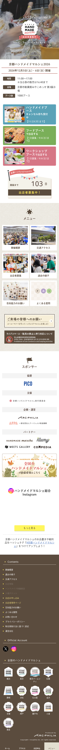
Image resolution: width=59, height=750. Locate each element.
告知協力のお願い (13, 607)
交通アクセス (11, 579)
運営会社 (9, 631)
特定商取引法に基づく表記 (17, 626)
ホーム (7, 748)
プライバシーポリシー (15, 622)
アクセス (22, 748)
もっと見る (29, 528)
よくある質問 (11, 612)
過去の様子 (10, 574)
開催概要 (9, 570)
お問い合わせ (11, 617)
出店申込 (37, 748)
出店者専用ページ (13, 603)
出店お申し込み (12, 598)
